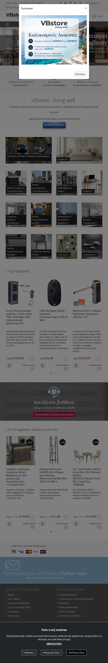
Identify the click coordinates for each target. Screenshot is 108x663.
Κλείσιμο (80, 74)
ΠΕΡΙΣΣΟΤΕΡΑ (54, 643)
